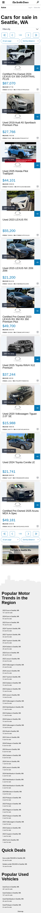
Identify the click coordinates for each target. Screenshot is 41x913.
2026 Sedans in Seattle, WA (12, 756)
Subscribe (37, 7)
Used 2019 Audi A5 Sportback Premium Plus (19, 123)
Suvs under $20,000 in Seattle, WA (14, 859)
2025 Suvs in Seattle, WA (11, 611)
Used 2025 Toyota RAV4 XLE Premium (19, 366)
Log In (30, 7)
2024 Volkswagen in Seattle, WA (13, 726)
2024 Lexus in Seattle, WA (11, 672)
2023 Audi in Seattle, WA (11, 732)
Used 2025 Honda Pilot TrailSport (15, 172)
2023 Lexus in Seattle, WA (11, 660)
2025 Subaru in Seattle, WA (12, 690)
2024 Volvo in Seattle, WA (11, 762)
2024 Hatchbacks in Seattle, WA (13, 775)
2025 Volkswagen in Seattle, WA (13, 666)
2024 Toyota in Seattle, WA (11, 630)
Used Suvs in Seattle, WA (11, 888)
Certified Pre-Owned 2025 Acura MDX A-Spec (20, 512)
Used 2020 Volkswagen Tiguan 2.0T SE (20, 415)
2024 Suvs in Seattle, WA (11, 617)
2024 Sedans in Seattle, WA (12, 648)
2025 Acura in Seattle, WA (11, 750)
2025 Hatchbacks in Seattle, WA (13, 781)
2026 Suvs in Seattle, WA (11, 654)
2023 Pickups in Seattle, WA (12, 799)
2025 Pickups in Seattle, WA (12, 805)
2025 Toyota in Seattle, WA (11, 636)
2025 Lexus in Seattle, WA (11, 696)
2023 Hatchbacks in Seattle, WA (13, 708)
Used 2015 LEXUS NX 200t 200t (18, 269)
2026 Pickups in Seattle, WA (12, 817)
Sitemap (20, 911)
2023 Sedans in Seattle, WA (12, 714)
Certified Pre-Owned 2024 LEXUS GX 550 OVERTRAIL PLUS (19, 76)
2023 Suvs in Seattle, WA (11, 624)
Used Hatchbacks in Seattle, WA (13, 900)
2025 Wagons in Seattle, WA (12, 811)
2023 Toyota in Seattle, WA (11, 678)
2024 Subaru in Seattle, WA (12, 720)
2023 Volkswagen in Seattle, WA (13, 702)
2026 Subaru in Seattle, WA (12, 829)
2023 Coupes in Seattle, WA (12, 835)
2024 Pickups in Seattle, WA (12, 744)
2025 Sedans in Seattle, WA (12, 684)
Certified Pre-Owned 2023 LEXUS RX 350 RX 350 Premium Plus (17, 319)
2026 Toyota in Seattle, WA (11, 642)
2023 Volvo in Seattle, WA (11, 738)
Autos (3, 7)
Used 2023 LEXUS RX (15, 219)
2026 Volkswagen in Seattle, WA (13, 823)
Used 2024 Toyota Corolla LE (19, 462)
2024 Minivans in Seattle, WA (12, 793)
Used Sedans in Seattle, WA (12, 894)
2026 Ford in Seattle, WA (11, 841)
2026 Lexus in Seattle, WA (11, 769)
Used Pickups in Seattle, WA (12, 906)
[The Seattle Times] (20, 2)
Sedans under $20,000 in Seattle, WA (15, 865)
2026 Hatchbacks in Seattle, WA (13, 787)
